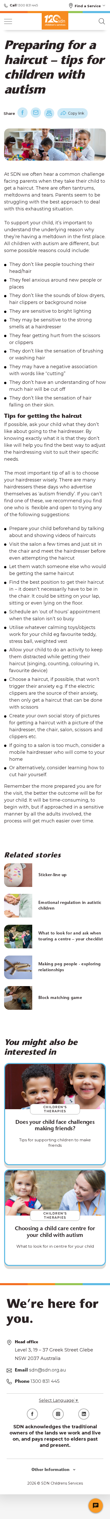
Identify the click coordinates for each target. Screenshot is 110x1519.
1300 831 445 (27, 5)
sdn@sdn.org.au (47, 1370)
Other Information (51, 1470)
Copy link (76, 113)
